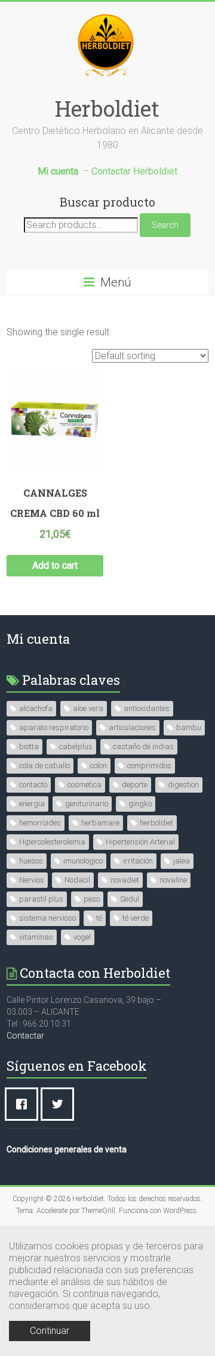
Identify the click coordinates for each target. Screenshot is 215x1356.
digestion (183, 784)
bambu (188, 727)
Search (165, 225)
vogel (82, 937)
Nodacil (77, 879)
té (99, 918)
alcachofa (36, 708)
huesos (31, 860)
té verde (135, 918)
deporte (135, 784)
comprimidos (149, 765)
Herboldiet (107, 108)
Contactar (25, 1035)
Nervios (31, 879)
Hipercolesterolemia (52, 841)
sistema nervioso (47, 918)
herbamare (100, 822)
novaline (173, 879)
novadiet (124, 879)
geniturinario (86, 803)
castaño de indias (143, 746)
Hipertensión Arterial (140, 841)
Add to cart (55, 565)
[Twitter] (60, 1104)
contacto (33, 784)
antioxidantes (147, 708)
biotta (29, 746)
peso (92, 898)
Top (204, 1345)
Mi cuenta (38, 638)
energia (32, 803)
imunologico (83, 860)
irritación (138, 860)
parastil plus (41, 898)
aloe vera (88, 708)
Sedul (129, 898)
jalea (181, 860)
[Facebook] (24, 1104)
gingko (140, 803)
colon (98, 765)
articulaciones (132, 727)
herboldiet (156, 822)
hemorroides (40, 822)
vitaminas (36, 937)
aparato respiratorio (53, 727)
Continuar (49, 1330)
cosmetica (84, 784)
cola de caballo (44, 765)
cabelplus (76, 746)
